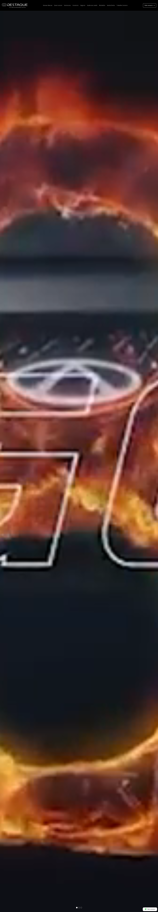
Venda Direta (111, 5)
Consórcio (75, 5)
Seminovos (67, 5)
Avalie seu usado (92, 5)
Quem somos (58, 5)
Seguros (82, 5)
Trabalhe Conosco (122, 5)
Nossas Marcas (47, 5)
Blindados (102, 5)
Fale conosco (149, 5)
